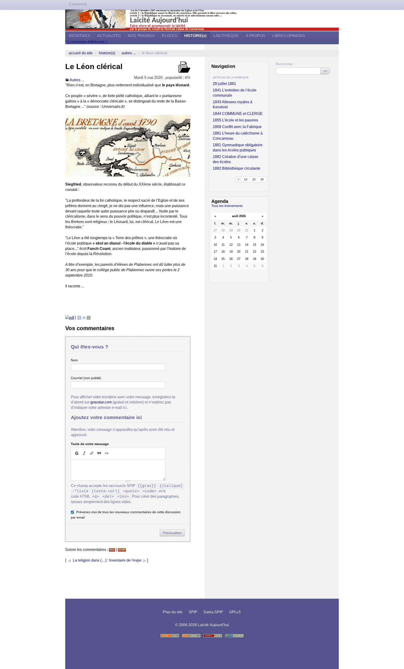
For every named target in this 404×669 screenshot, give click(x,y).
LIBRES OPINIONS (288, 36)
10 (245, 179)
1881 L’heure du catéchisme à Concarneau (238, 135)
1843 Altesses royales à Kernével (232, 104)
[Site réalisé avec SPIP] (234, 635)
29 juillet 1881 (224, 84)
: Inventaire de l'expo (124, 560)
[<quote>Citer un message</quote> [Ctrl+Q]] (99, 453)
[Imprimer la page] (84, 317)
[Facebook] (79, 317)
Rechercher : (285, 64)
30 (262, 179)
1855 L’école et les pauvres (235, 120)
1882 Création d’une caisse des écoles (235, 159)
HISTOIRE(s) (195, 36)
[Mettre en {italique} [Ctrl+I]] (84, 453)
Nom (74, 360)
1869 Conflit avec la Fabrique (237, 127)
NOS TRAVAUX (141, 36)
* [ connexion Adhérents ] (86, 42)
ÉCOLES (169, 36)
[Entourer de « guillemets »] (106, 453)
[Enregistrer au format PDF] (69, 317)
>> (325, 71)
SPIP (193, 612)
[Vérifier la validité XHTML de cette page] (169, 635)
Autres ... (129, 53)
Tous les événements (227, 206)
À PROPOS (255, 36)
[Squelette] (212, 635)
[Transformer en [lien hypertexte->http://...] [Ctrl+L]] (91, 453)
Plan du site (173, 612)
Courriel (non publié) (86, 378)
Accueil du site (81, 53)
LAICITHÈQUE (226, 36)
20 (254, 179)
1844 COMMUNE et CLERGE (238, 114)
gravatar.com (101, 402)
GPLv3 (235, 612)
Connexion (78, 4)
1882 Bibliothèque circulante (236, 168)
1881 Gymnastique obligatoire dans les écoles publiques (238, 147)
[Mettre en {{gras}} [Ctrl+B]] (76, 453)
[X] (88, 317)
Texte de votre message (90, 444)
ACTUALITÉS (109, 36)
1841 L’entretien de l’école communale (234, 92)
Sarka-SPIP (213, 612)
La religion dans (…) (89, 560)
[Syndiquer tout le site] (191, 635)
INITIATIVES (79, 36)
